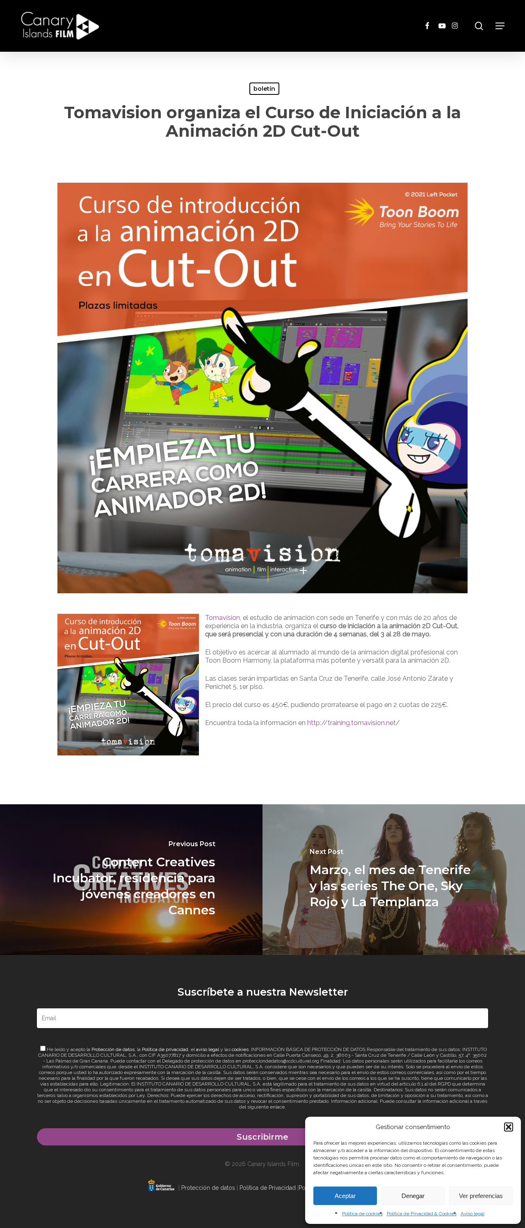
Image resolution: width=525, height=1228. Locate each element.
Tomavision (222, 618)
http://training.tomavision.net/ (353, 723)
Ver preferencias (481, 1195)
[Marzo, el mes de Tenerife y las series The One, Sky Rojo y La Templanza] (393, 879)
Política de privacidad (165, 1049)
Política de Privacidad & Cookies (422, 1214)
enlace (277, 1107)
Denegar (413, 1195)
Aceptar (345, 1195)
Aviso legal (472, 1214)
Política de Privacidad (268, 1187)
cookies (240, 1049)
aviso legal (207, 1049)
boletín (264, 88)
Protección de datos (113, 1049)
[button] (508, 1127)
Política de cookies (362, 1214)
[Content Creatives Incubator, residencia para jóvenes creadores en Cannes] (131, 879)
